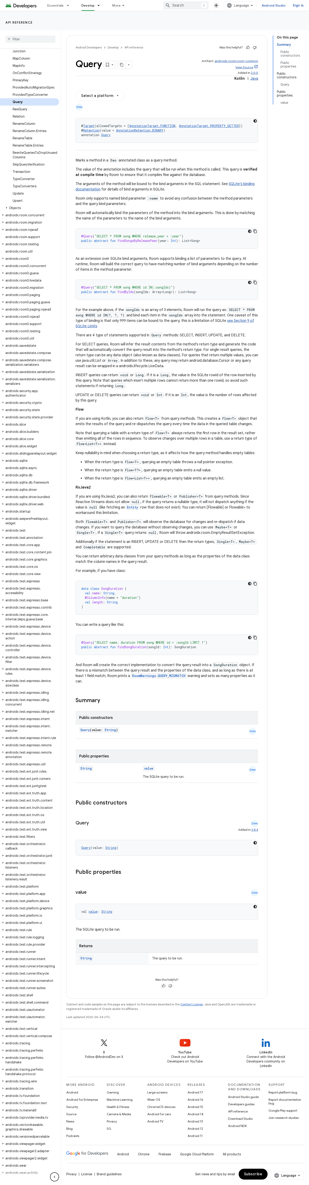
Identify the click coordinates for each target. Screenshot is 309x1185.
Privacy (112, 1121)
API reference (19, 22)
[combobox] (186, 5)
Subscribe (253, 1174)
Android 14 (195, 1114)
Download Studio (240, 1119)
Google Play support (283, 1110)
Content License (192, 1004)
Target (88, 126)
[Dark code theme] (255, 121)
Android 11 (195, 1136)
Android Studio (274, 5)
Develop (88, 5)
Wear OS (153, 1100)
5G (109, 1129)
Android (72, 1092)
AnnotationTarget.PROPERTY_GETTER (209, 126)
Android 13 (195, 1121)
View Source (244, 67)
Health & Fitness (118, 1107)
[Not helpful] (254, 47)
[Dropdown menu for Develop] (101, 5)
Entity (132, 507)
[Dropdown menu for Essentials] (70, 5)
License (86, 1174)
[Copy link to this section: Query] (93, 823)
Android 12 (195, 1129)
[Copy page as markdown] (122, 65)
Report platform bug (283, 1092)
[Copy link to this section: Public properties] (127, 872)
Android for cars (159, 1114)
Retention (91, 130)
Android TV (155, 1121)
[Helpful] (248, 47)
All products (232, 1154)
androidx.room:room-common (236, 61)
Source (71, 1114)
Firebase (165, 1154)
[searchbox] (30, 39)
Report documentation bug (285, 1101)
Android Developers (89, 47)
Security (72, 1107)
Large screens (157, 1092)
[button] (29, 208)
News (70, 1121)
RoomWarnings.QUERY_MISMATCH (158, 676)
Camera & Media (119, 1114)
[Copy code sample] (255, 231)
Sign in (298, 5)
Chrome (144, 1154)
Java (254, 78)
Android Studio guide (243, 1097)
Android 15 (195, 1107)
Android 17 (195, 1092)
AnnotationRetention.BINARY (139, 130)
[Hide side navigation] (54, 1176)
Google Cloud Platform (197, 1154)
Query (105, 135)
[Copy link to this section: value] (91, 892)
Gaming (113, 1092)
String (110, 730)
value (148, 768)
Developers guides (241, 1104)
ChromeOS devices (161, 1107)
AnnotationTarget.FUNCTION (152, 126)
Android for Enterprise (82, 1100)
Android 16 (195, 1100)
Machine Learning (120, 1100)
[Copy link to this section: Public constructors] (133, 803)
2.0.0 (254, 73)
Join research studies (284, 1118)
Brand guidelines (109, 1174)
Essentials (55, 5)
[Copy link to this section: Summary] (104, 700)
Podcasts (72, 1136)
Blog (69, 1129)
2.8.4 (254, 830)
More (116, 5)
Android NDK (237, 1126)
